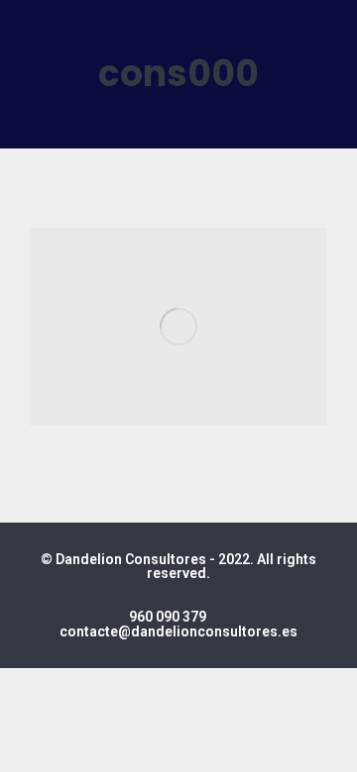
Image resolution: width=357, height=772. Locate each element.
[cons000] (178, 327)
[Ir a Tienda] (327, 742)
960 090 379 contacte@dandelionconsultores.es (179, 624)
